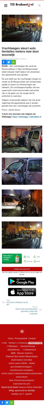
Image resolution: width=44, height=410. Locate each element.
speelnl (28, 393)
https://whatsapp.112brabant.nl (26, 116)
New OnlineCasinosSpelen (21, 380)
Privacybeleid (21, 338)
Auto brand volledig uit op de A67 (17, 302)
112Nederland (29, 349)
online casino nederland (12, 373)
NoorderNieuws (28, 346)
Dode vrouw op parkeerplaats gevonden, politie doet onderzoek (27, 310)
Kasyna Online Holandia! (30, 386)
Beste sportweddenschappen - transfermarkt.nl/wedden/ (22, 366)
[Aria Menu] (6, 5)
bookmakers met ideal (21, 359)
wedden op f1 (17, 393)
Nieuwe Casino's (25, 352)
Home (10, 338)
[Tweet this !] (8, 62)
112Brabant (12, 346)
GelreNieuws (14, 349)
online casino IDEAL (18, 363)
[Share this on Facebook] (4, 62)
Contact (32, 338)
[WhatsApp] (13, 62)
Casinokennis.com (21, 383)
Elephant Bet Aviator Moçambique (22, 356)
